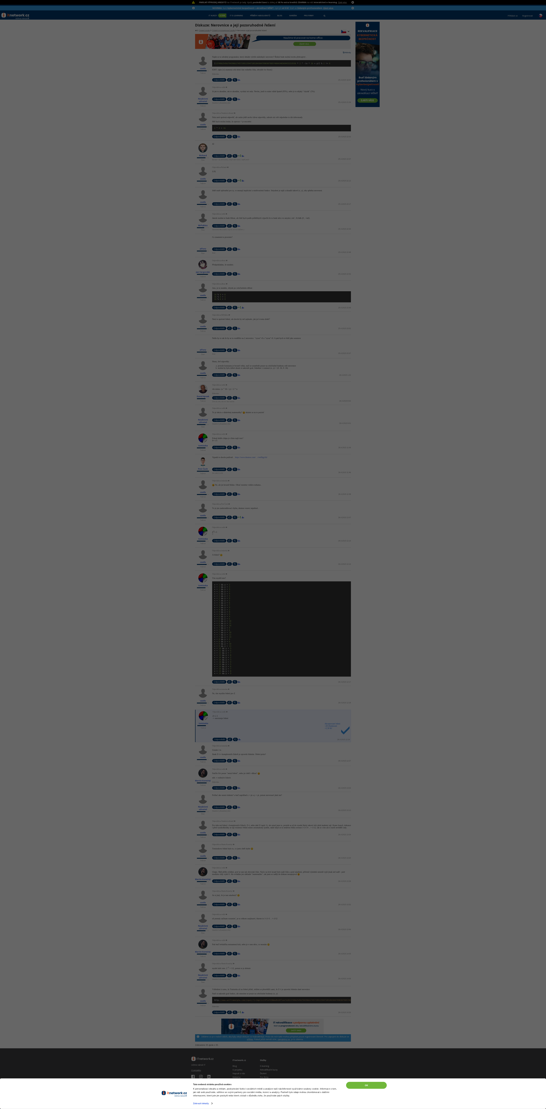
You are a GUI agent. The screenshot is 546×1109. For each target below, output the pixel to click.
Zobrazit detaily (201, 1103)
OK (366, 1085)
